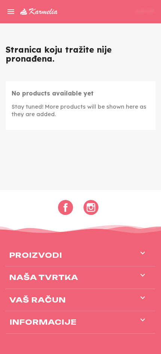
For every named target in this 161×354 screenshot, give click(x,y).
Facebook (65, 207)
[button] (105, 11)
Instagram (90, 207)
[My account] (118, 10)
